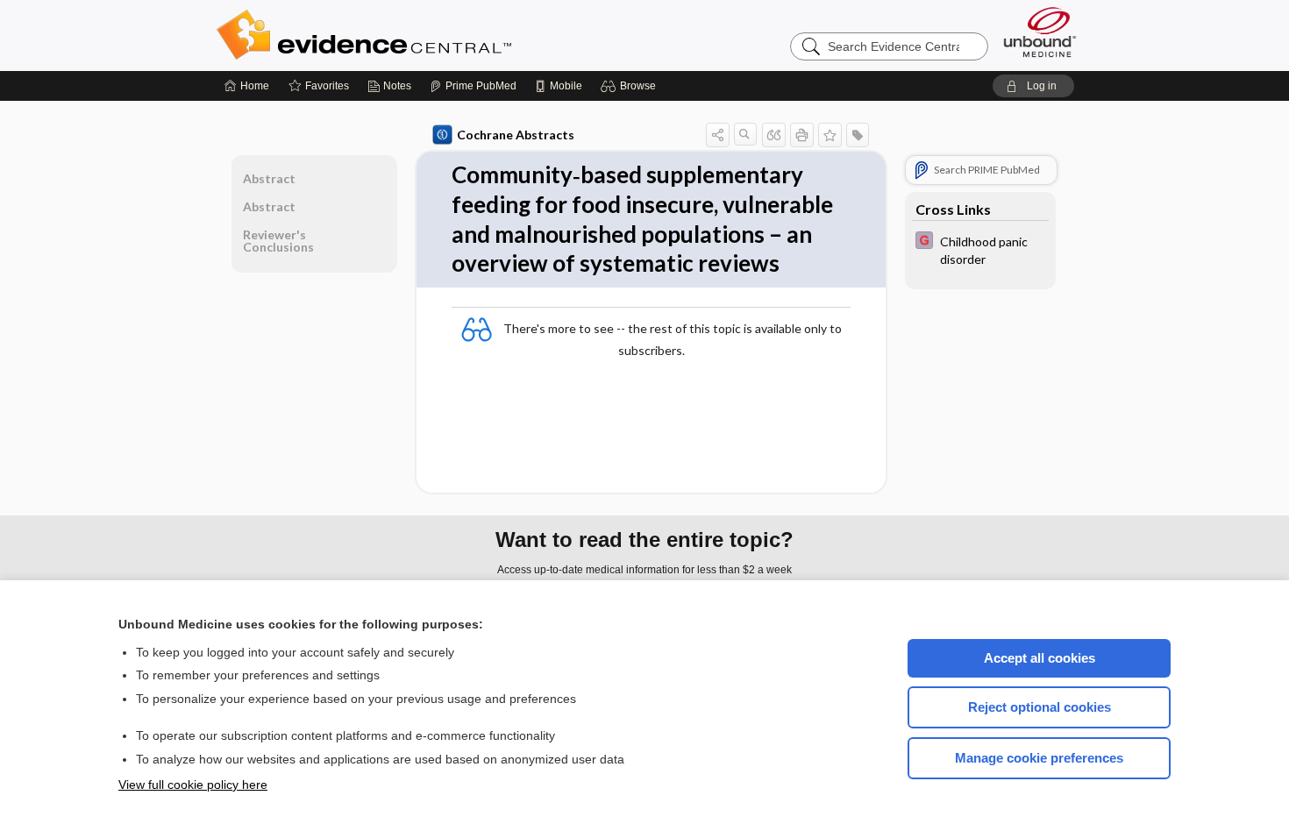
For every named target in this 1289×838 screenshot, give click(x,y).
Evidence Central (434, 35)
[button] (631, 86)
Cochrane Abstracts (515, 134)
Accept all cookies (1039, 657)
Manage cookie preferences (1039, 757)
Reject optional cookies (1039, 707)
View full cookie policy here (192, 785)
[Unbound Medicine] (1040, 32)
